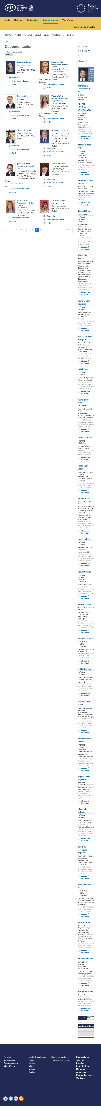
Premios (80, 1063)
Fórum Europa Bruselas (84, 27)
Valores (32, 1069)
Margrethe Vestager (82, 256)
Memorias (80, 1069)
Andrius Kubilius (85, 958)
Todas (8, 35)
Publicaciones (82, 1056)
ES (79, 47)
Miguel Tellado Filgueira (84, 778)
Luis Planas (83, 369)
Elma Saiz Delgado (82, 810)
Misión (32, 1063)
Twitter (11, 1098)
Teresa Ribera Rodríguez (84, 212)
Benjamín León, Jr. (60, 130)
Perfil (14, 84)
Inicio (7, 20)
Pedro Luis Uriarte (83, 467)
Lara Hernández (58, 200)
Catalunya (27, 35)
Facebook (5, 1098)
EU (86, 47)
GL (90, 47)
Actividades (32, 20)
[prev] (80, 1018)
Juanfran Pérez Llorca (85, 740)
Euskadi (38, 35)
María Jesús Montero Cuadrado (83, 402)
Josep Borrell (84, 498)
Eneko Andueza (58, 163)
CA (83, 47)
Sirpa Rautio (57, 61)
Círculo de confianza (60, 1056)
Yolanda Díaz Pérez (84, 703)
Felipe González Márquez (85, 338)
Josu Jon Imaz (23, 163)
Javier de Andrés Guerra (85, 182)
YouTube (16, 1098)
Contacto (80, 1077)
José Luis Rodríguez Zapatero (82, 849)
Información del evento (20, 81)
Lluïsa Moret (23, 200)
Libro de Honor (83, 1066)
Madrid (18, 35)
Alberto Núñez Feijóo (84, 146)
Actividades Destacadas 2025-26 (85, 88)
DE (79, 51)
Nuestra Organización (37, 1056)
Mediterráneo (68, 35)
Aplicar (9, 55)
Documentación (50, 20)
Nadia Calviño (84, 538)
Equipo (32, 1072)
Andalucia (56, 35)
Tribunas (80, 1060)
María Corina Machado (84, 302)
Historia (32, 1060)
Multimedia (16, 77)
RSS (21, 1098)
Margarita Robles (86, 991)
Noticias (18, 20)
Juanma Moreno (85, 638)
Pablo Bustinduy (85, 668)
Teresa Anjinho (24, 61)
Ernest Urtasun (85, 571)
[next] (84, 1018)
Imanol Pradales (85, 437)
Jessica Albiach (84, 604)
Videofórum (68, 20)
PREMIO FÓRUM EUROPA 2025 (84, 106)
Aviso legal (81, 1072)
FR (89, 51)
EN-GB (84, 51)
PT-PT (80, 55)
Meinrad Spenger (25, 130)
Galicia (46, 35)
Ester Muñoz (57, 96)
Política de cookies (85, 1074)
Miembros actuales (61, 1060)
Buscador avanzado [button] (14, 52)
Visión (31, 1066)
